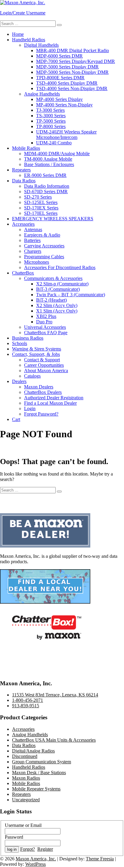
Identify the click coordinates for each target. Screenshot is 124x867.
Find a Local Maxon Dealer (50, 403)
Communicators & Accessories (53, 278)
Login (30, 408)
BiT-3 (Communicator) (58, 289)
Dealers (19, 381)
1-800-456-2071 (27, 700)
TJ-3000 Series (50, 110)
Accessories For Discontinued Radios (59, 267)
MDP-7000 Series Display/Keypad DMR (75, 61)
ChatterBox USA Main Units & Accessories (54, 740)
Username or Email (23, 825)
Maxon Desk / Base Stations (39, 772)
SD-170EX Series (41, 207)
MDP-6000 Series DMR (59, 55)
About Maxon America (46, 370)
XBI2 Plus (46, 316)
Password (14, 837)
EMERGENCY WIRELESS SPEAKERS (52, 218)
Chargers (32, 251)
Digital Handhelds (41, 45)
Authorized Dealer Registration (53, 397)
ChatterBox (23, 272)
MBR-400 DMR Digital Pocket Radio (72, 50)
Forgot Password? (41, 413)
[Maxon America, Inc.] (22, 2)
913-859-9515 (25, 705)
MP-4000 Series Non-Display (64, 104)
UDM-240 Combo (54, 142)
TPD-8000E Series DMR (60, 77)
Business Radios (27, 338)
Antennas (33, 229)
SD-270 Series (38, 196)
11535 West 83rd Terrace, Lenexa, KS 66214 (55, 694)
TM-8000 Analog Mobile (48, 159)
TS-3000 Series (51, 115)
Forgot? (27, 849)
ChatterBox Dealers (43, 392)
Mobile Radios (26, 148)
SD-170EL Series (40, 213)
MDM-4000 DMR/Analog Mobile (57, 153)
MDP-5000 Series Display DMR (67, 66)
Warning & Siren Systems (36, 348)
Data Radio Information (46, 186)
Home (18, 34)
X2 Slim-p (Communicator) (62, 283)
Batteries (32, 240)
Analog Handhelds (42, 93)
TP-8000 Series (51, 126)
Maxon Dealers (38, 386)
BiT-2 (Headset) (51, 300)
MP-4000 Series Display (59, 99)
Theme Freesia (100, 858)
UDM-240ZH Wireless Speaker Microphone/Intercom (66, 134)
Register (45, 849)
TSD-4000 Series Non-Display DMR (71, 88)
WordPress (35, 864)
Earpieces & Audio (42, 234)
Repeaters (21, 169)
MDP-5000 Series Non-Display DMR (72, 72)
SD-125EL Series (40, 202)
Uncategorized (26, 799)
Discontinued (24, 756)
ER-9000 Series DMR (45, 175)
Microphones (36, 262)
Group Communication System (41, 761)
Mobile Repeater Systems (36, 788)
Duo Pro (44, 321)
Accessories (23, 224)
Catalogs (32, 376)
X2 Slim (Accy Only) (56, 305)
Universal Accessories (45, 327)
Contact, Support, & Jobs (36, 354)
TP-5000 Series (51, 121)
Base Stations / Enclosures (49, 164)
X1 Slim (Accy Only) (56, 310)
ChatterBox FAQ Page (45, 332)
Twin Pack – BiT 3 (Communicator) (70, 294)
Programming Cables (44, 256)
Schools (19, 343)
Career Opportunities (44, 365)
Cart (16, 419)
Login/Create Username (22, 12)
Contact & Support (42, 359)
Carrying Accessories (44, 245)
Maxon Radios (26, 778)
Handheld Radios (28, 39)
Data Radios (24, 180)
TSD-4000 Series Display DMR (67, 83)
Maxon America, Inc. (36, 858)
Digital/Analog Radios (33, 750)
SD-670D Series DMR (46, 191)
